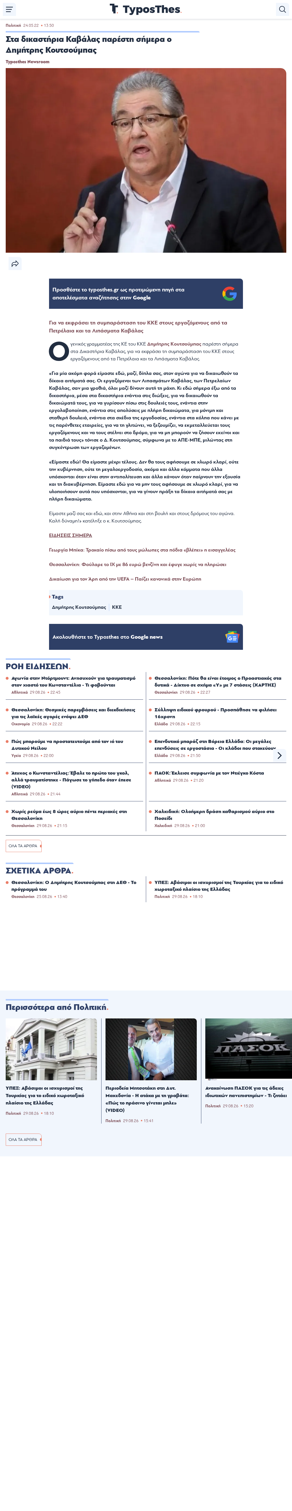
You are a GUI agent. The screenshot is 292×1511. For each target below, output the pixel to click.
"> (118, 294)
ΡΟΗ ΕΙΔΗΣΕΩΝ (37, 666)
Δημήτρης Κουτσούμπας (79, 607)
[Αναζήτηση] (282, 9)
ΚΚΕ (117, 607)
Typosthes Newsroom (27, 62)
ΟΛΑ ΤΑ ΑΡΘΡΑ (23, 846)
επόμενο (279, 755)
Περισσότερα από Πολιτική (56, 1007)
